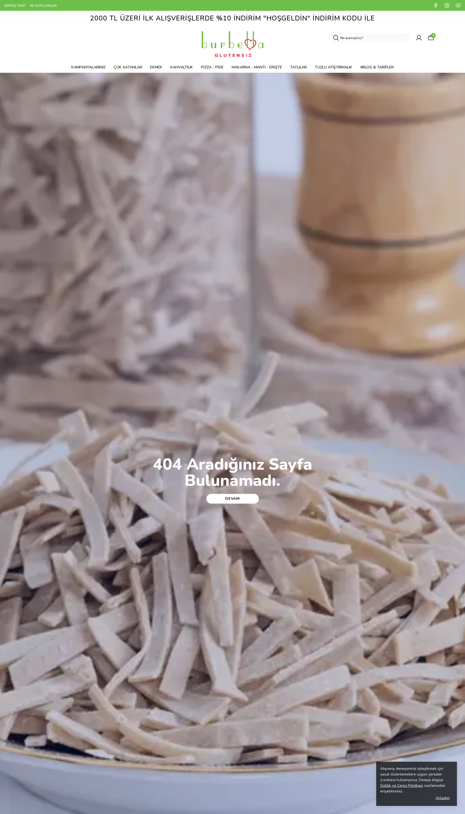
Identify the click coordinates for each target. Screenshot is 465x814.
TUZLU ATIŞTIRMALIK (333, 67)
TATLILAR (298, 67)
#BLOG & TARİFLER (377, 67)
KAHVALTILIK (181, 67)
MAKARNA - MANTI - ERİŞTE (257, 67)
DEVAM (232, 498)
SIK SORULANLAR (43, 6)
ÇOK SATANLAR (128, 67)
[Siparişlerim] (418, 37)
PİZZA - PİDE (212, 67)
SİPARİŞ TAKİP (14, 6)
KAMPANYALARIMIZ (88, 67)
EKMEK (156, 67)
